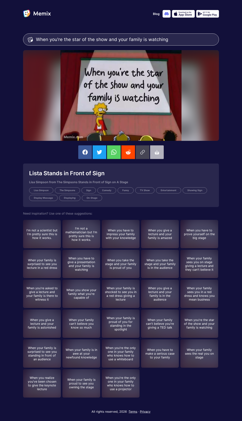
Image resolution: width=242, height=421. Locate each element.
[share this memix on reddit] (128, 152)
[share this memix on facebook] (85, 152)
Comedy (106, 190)
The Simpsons (67, 190)
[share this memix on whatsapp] (114, 152)
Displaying (70, 197)
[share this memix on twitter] (99, 152)
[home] (37, 14)
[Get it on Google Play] (207, 14)
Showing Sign (194, 190)
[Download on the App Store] (183, 14)
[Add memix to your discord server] (167, 14)
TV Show (145, 190)
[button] (142, 152)
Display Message (43, 197)
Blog (156, 14)
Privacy (145, 411)
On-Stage (92, 197)
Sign (88, 190)
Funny (125, 190)
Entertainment (168, 190)
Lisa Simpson (41, 190)
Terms (133, 411)
